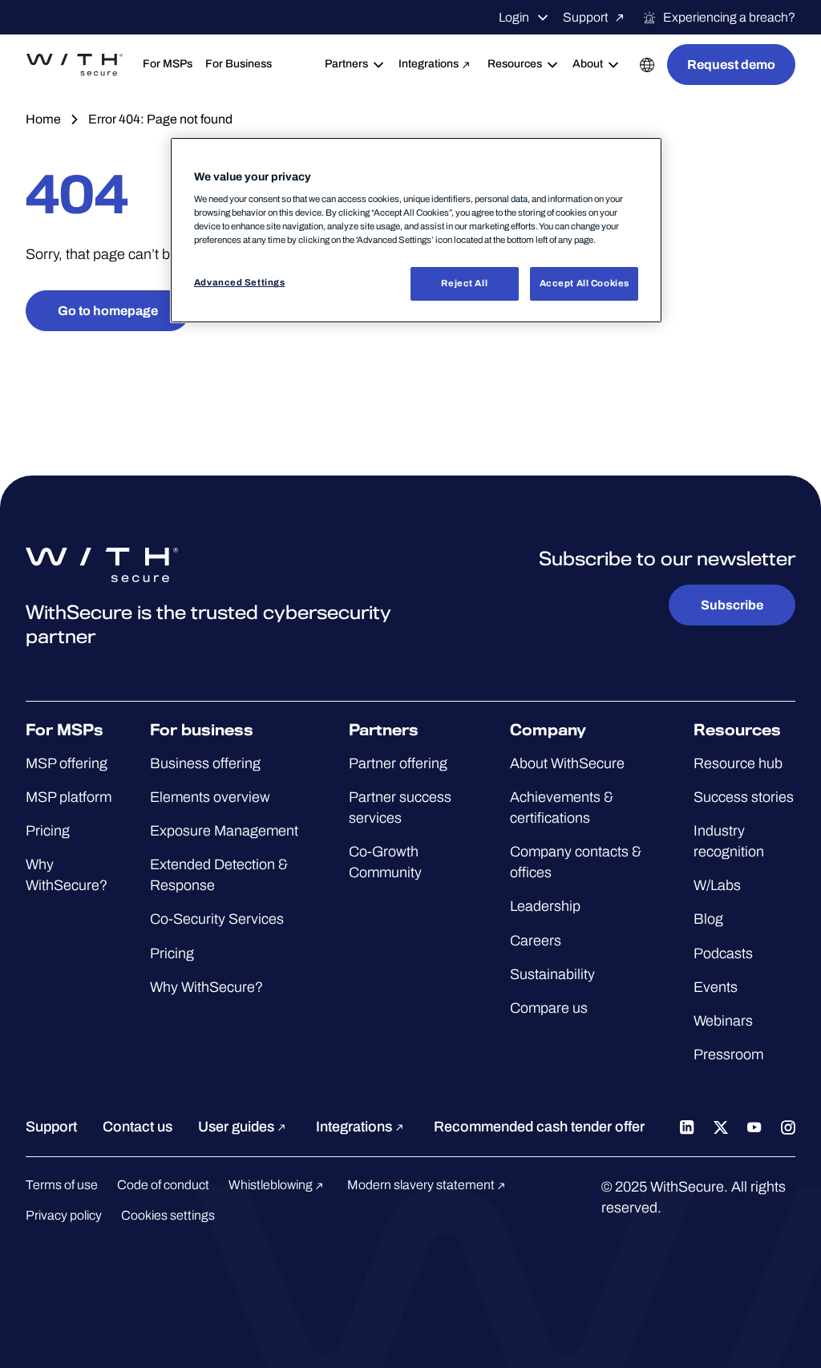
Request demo (731, 64)
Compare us (549, 1008)
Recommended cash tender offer (539, 1127)
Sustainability (552, 974)
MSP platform (68, 797)
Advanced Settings (239, 282)
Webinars (723, 1021)
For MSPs (167, 64)
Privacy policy (64, 1215)
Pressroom (728, 1054)
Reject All (464, 283)
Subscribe (732, 605)
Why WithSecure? (206, 987)
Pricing (48, 831)
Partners (346, 64)
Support (586, 17)
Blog (708, 919)
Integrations (428, 64)
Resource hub (738, 763)
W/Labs (717, 885)
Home (43, 119)
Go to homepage (108, 311)
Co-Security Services (217, 919)
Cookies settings (168, 1215)
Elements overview (210, 797)
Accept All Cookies (584, 283)
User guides (237, 1127)
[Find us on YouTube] (754, 1126)
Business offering (205, 763)
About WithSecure (567, 763)
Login (514, 17)
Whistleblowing (272, 1185)
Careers (535, 941)
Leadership (545, 906)
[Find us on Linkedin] (687, 1126)
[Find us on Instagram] (788, 1126)
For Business (238, 64)
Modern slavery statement (422, 1185)
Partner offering (398, 763)
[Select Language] (647, 64)
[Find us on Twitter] (721, 1126)
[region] (416, 230)
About (587, 64)
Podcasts (723, 953)
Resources (514, 64)
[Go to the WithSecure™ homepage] (74, 65)
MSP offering (66, 763)
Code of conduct (163, 1185)
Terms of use (62, 1185)
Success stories (744, 797)
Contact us (137, 1127)
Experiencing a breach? (729, 17)
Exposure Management (224, 831)
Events (716, 987)
